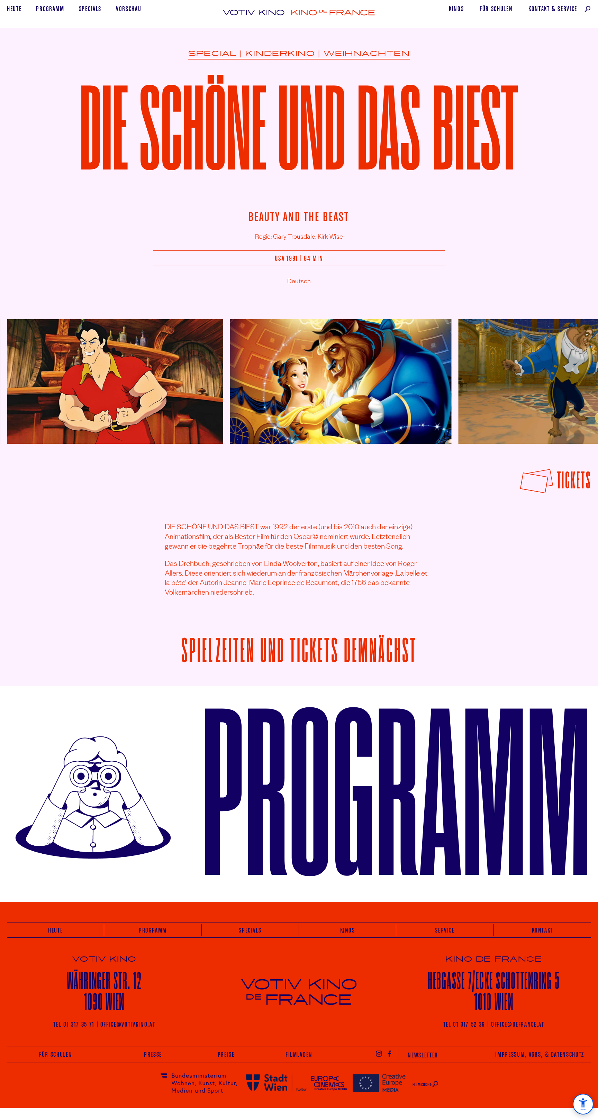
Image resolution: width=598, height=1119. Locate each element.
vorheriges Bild (25, 376)
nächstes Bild (574, 376)
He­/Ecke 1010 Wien (494, 991)
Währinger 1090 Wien (104, 991)
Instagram (379, 1053)
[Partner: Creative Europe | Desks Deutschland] (379, 1082)
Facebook (389, 1053)
